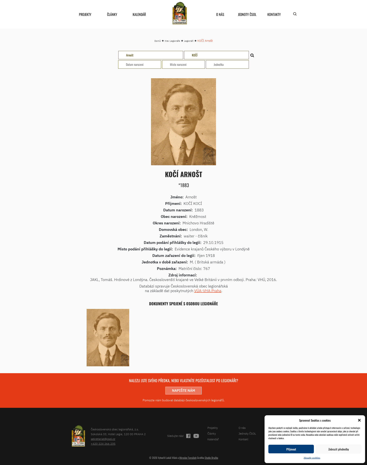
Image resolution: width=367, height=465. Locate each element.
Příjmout (291, 449)
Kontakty (274, 14)
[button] (359, 420)
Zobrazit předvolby (338, 449)
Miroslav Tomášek (187, 458)
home (180, 13)
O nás (220, 14)
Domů (157, 40)
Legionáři (188, 40)
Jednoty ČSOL (247, 14)
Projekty (85, 14)
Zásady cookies (312, 457)
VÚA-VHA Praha (207, 290)
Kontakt (243, 439)
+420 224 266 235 (103, 443)
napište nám (183, 390)
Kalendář (139, 14)
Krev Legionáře (172, 40)
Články (112, 14)
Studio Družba (211, 458)
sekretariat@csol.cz (103, 439)
